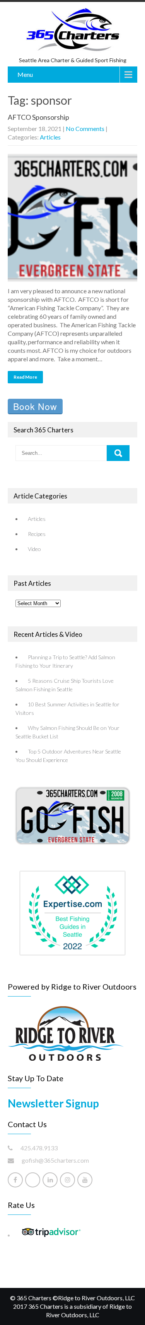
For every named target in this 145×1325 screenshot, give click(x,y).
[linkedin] (50, 1179)
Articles (50, 137)
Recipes (37, 534)
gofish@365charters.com (55, 1160)
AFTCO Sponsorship (38, 117)
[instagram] (67, 1179)
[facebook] (15, 1179)
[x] (32, 1179)
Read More (25, 377)
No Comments (85, 128)
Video (34, 549)
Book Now (35, 406)
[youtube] (84, 1179)
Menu (25, 74)
